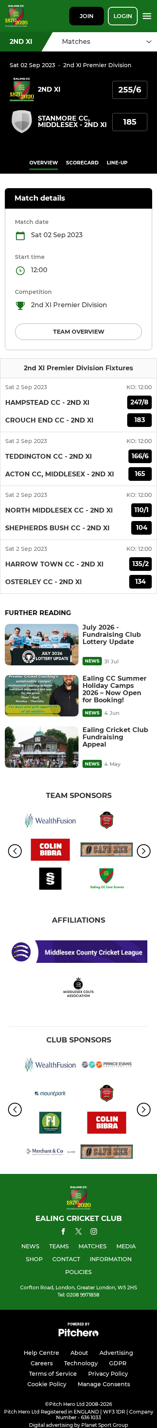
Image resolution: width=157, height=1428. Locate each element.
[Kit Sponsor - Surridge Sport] (50, 880)
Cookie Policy (46, 1384)
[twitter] (78, 1232)
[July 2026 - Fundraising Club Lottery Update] (41, 644)
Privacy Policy (108, 1373)
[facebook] (63, 1232)
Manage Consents (104, 1384)
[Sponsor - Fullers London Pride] (107, 821)
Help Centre (41, 1352)
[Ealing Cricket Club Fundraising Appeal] (41, 747)
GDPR (117, 1363)
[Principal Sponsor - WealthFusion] (50, 821)
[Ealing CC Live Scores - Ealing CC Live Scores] (107, 880)
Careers (42, 1363)
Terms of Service (53, 1373)
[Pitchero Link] (78, 1334)
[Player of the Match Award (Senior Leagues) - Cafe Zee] (107, 851)
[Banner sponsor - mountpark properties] (50, 1095)
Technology (81, 1363)
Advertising (116, 1352)
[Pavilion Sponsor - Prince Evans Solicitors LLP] (107, 1066)
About (79, 1352)
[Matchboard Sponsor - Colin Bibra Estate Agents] (50, 851)
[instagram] (94, 1232)
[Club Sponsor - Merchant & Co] (50, 1153)
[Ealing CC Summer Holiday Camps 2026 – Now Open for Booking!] (41, 695)
